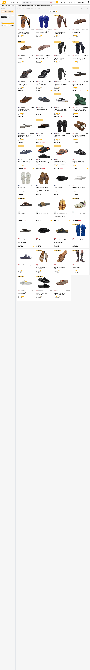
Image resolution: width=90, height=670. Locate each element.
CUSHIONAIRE (85, 55)
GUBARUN (32, 81)
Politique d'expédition (5, 17)
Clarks (32, 211)
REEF (33, 55)
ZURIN (69, 264)
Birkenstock (86, 159)
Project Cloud (49, 185)
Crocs (87, 211)
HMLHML (50, 159)
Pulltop (50, 81)
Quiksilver (86, 81)
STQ (69, 55)
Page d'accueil (4, 5)
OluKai (32, 107)
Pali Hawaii (86, 133)
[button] (64, 2)
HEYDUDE (68, 107)
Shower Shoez (85, 107)
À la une (86, 8)
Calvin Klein (67, 185)
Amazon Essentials (30, 238)
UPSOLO (50, 290)
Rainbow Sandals (85, 29)
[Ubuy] (3, 2)
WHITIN (68, 159)
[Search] (57, 2)
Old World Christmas (67, 211)
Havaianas (50, 29)
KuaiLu (32, 29)
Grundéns (68, 290)
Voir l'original (52, 11)
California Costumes (85, 264)
